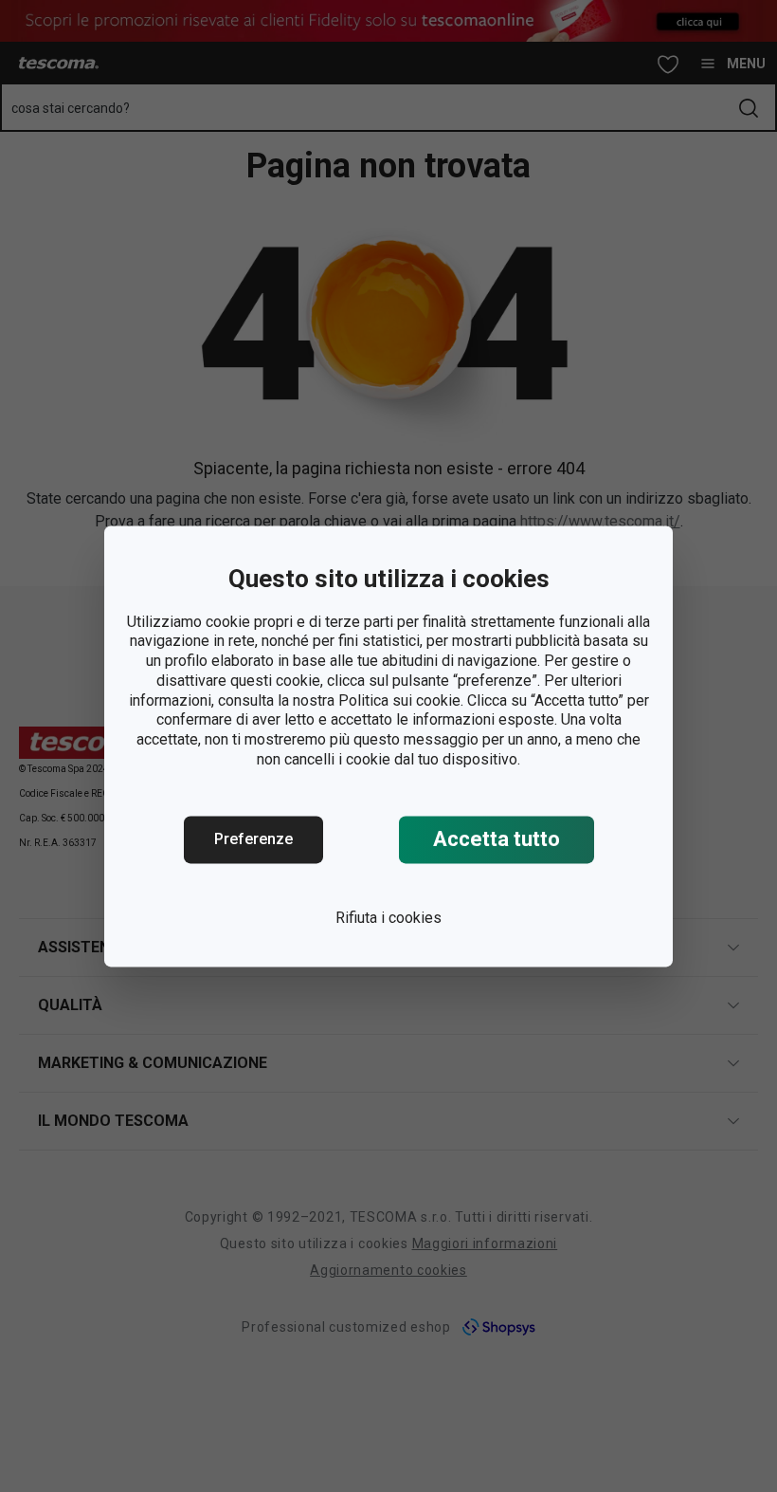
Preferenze (253, 839)
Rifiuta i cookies (388, 918)
